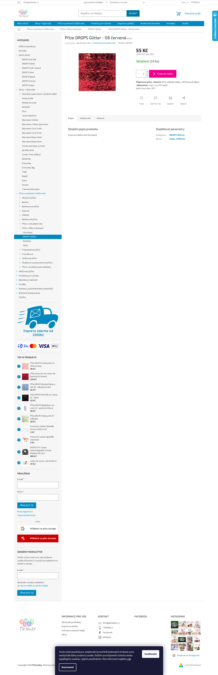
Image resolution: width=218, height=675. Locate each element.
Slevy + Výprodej (27, 89)
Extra (24, 180)
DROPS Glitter (29, 236)
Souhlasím (150, 654)
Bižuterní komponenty (29, 293)
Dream (25, 185)
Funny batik (27, 98)
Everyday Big (28, 167)
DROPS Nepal (28, 76)
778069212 (108, 627)
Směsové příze (29, 258)
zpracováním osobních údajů (34, 585)
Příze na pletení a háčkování (32, 193)
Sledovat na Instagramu (188, 655)
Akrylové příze (29, 197)
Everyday (26, 163)
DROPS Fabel (28, 63)
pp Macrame (28, 150)
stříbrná (180, 139)
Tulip (24, 172)
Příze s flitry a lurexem (33, 228)
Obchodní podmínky (93, 2)
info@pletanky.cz (111, 623)
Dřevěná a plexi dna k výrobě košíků (39, 94)
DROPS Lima (28, 72)
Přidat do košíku (165, 73)
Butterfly (26, 159)
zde (129, 659)
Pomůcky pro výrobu (29, 275)
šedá (172, 139)
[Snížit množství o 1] (147, 75)
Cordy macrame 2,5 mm (33, 146)
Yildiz (25, 245)
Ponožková (27, 254)
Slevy (64, 634)
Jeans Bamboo (29, 115)
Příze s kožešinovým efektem (36, 267)
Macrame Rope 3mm (32, 137)
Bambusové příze (30, 206)
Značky (22, 297)
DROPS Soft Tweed (31, 68)
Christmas (28, 232)
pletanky (107, 637)
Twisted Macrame (31, 189)
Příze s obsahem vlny (32, 223)
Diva (24, 111)
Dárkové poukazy (27, 46)
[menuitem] (22, 23)
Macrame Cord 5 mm (32, 133)
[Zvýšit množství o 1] (147, 72)
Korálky (22, 284)
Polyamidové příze (31, 249)
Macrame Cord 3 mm (32, 128)
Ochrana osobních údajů (73, 630)
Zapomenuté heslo (26, 515)
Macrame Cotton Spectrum (35, 124)
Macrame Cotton (30, 120)
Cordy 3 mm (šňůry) (31, 154)
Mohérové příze (29, 219)
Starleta (27, 241)
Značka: (125, 43)
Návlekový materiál (28, 280)
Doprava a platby (118, 2)
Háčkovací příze (26, 271)
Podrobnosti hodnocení (104, 43)
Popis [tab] (71, 118)
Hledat (133, 13)
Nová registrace (25, 511)
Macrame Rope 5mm (32, 141)
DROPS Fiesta (28, 81)
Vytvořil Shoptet (193, 665)
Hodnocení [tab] (85, 118)
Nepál (25, 176)
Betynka (26, 107)
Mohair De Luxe (29, 102)
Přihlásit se (27, 505)
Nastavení (68, 667)
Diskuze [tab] (100, 118)
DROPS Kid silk (29, 59)
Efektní (25, 215)
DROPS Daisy (28, 85)
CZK (183, 2)
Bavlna (25, 202)
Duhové (25, 211)
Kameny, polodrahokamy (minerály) (36, 288)
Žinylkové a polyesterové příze (37, 262)
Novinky (22, 50)
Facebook (107, 632)
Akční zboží (24, 55)
